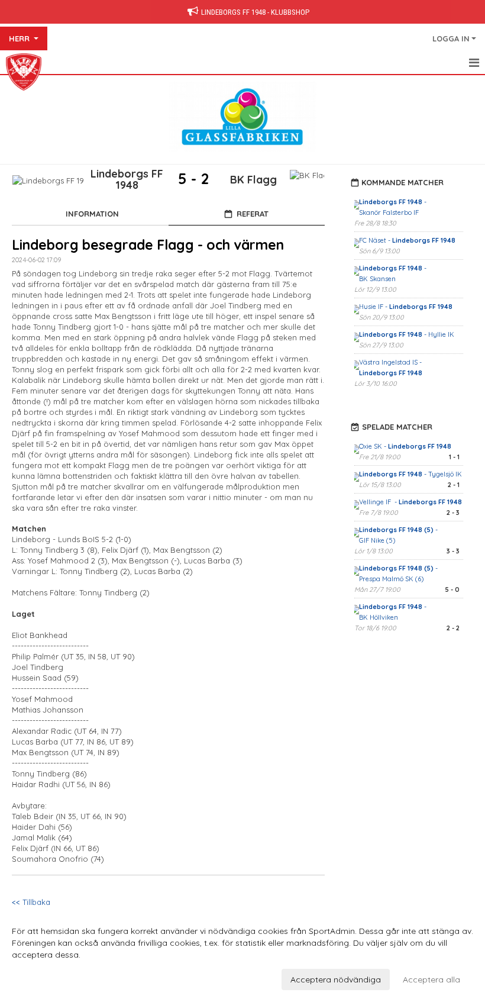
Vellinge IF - (410, 502)
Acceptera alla (431, 979)
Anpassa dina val (45, 977)
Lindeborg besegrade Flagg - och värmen (148, 244)
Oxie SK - (405, 446)
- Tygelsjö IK (410, 474)
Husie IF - (405, 306)
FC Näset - (407, 240)
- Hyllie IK (407, 334)
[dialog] (242, 954)
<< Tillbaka (31, 902)
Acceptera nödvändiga (335, 979)
